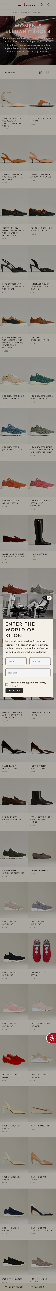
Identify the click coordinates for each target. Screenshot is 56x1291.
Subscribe (14, 690)
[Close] (49, 598)
